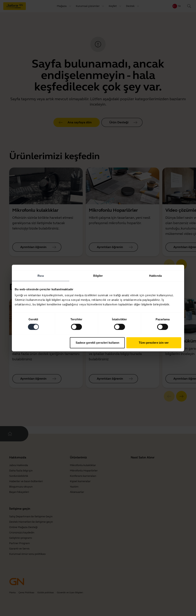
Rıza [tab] (40, 275)
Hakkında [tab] (155, 275)
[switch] (76, 327)
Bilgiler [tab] (98, 275)
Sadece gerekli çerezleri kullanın (97, 342)
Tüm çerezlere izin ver (154, 342)
